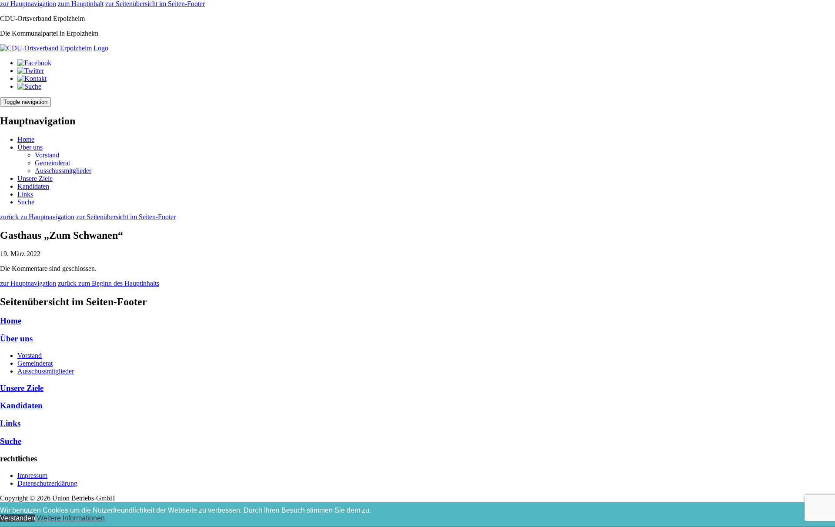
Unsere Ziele (35, 178)
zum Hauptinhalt (81, 3)
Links (25, 194)
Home (25, 139)
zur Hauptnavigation (28, 3)
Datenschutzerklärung (47, 483)
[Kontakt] (32, 78)
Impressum (32, 475)
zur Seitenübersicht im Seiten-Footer (155, 3)
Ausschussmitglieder (63, 170)
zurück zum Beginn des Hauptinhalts (108, 283)
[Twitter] (30, 70)
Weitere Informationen (71, 518)
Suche (25, 202)
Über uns (30, 147)
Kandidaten (33, 186)
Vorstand (47, 155)
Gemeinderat (52, 163)
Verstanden (17, 518)
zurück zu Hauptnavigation (37, 216)
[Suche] (29, 86)
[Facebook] (34, 63)
